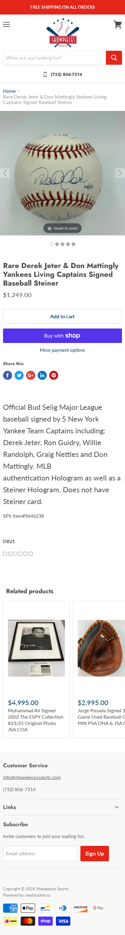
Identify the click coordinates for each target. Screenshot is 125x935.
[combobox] (54, 58)
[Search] (114, 58)
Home (9, 91)
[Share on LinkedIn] (42, 375)
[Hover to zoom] (62, 172)
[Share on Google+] (30, 375)
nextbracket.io (37, 895)
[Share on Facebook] (7, 375)
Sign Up (94, 853)
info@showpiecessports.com (32, 777)
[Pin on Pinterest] (53, 375)
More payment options (62, 350)
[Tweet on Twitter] (19, 375)
